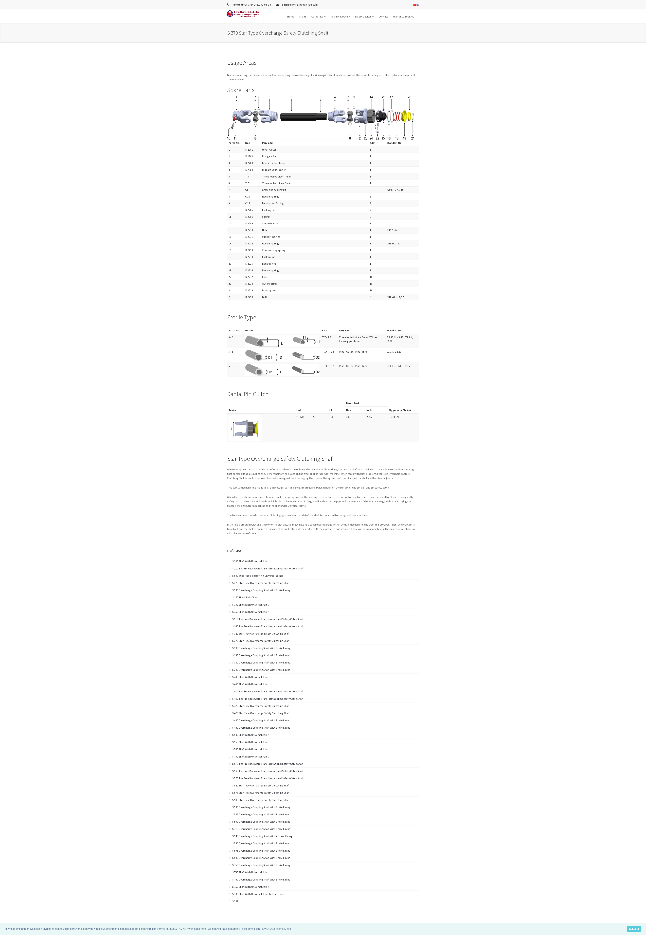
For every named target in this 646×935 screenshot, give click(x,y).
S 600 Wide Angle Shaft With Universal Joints (257, 575)
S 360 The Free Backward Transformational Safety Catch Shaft (267, 626)
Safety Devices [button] (363, 16)
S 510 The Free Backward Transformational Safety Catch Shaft (267, 763)
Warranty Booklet (403, 16)
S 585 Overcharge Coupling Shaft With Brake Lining (261, 814)
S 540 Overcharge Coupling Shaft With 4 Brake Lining (262, 836)
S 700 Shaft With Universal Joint (250, 756)
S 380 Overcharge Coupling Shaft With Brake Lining (261, 655)
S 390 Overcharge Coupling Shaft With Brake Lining (261, 669)
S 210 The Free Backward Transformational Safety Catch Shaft (267, 568)
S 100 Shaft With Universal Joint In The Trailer (258, 894)
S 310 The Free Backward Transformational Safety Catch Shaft (267, 619)
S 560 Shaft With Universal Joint (250, 749)
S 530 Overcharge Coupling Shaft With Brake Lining (261, 807)
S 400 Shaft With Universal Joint (250, 677)
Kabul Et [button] (634, 929)
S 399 (235, 901)
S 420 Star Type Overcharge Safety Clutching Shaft (261, 706)
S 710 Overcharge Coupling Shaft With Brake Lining (261, 829)
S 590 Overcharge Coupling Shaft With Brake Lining (261, 821)
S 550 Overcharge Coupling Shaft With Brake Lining (261, 843)
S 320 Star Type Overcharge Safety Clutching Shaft (261, 633)
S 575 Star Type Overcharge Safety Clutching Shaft (261, 792)
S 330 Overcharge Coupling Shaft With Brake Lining (261, 648)
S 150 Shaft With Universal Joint (250, 886)
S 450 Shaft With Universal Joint (250, 684)
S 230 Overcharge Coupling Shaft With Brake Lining (261, 590)
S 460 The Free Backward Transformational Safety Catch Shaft (267, 698)
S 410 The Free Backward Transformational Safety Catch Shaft (267, 691)
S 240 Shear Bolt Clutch (245, 597)
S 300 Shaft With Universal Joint (250, 604)
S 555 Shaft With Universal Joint (250, 742)
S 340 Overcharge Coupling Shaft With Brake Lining (261, 662)
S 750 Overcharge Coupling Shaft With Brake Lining (261, 865)
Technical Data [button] (339, 16)
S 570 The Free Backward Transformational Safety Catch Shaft (267, 778)
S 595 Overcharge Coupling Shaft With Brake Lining (261, 850)
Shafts (302, 16)
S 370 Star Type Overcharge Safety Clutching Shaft (261, 640)
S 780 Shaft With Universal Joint (250, 872)
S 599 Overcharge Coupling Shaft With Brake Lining (261, 857)
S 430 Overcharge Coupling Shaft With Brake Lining (261, 720)
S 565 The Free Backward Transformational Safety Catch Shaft (267, 771)
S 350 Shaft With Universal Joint (250, 612)
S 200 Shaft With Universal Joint (250, 561)
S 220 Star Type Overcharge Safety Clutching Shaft (261, 583)
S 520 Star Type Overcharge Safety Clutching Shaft (261, 785)
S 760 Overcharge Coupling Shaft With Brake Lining (261, 879)
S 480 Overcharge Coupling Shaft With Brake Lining (261, 727)
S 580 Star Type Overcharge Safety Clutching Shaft (261, 800)
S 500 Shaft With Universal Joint (250, 734)
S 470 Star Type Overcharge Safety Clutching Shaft (261, 713)
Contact (383, 16)
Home (290, 16)
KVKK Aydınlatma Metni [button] (276, 928)
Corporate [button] (317, 16)
